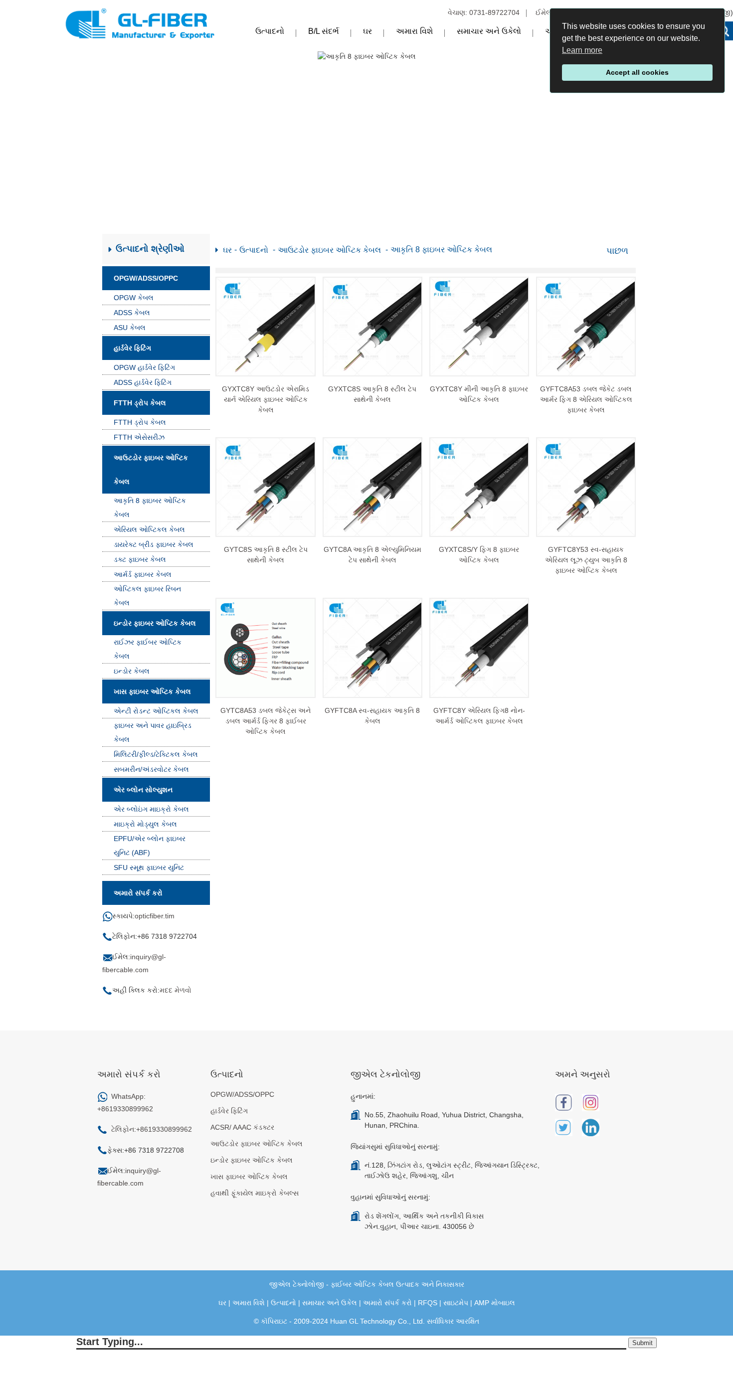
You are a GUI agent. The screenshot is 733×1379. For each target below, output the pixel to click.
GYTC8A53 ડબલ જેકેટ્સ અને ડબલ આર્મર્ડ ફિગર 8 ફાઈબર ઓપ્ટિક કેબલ (265, 720)
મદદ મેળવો (175, 990)
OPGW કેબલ (134, 298)
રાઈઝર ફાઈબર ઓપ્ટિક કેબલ (148, 649)
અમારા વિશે (414, 31)
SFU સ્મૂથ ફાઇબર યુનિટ (149, 867)
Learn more (582, 50)
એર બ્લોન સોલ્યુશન (143, 790)
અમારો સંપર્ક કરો (387, 1303)
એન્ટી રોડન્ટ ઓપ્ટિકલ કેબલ (156, 711)
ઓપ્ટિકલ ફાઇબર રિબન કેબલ (147, 596)
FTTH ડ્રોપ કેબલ (140, 403)
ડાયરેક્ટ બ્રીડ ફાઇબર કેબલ (153, 544)
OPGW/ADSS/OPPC (146, 278)
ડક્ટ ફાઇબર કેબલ (140, 559)
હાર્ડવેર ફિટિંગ (132, 348)
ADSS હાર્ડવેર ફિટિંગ (143, 382)
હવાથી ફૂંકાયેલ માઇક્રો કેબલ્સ (254, 1193)
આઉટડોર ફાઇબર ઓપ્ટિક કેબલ (151, 470)
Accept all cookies (637, 72)
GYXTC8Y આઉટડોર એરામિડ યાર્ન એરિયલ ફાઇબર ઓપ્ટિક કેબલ (265, 399)
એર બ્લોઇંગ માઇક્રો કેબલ (151, 809)
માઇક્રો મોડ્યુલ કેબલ (145, 824)
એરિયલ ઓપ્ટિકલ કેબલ (149, 529)
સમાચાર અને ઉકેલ (329, 1303)
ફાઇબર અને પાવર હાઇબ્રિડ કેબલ (152, 732)
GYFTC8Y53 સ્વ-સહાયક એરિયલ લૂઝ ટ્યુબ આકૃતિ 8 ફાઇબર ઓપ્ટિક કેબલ (586, 559)
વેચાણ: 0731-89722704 (484, 12)
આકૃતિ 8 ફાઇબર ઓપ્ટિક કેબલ (150, 507)
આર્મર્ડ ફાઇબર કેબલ (143, 574)
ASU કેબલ (130, 328)
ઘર (367, 31)
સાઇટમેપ (455, 1303)
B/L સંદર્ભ (323, 31)
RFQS (427, 1303)
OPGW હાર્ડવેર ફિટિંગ (144, 367)
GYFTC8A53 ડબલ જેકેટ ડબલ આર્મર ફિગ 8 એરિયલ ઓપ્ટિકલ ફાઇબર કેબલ (586, 399)
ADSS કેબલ (132, 313)
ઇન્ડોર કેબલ (132, 671)
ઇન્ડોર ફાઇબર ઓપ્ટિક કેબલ (155, 623)
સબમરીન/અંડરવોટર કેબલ (151, 769)
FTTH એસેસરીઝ (139, 437)
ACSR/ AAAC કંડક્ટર (242, 1127)
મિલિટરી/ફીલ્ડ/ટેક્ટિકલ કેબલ (156, 754)
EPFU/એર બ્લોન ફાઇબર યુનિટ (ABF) (149, 846)
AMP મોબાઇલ (494, 1303)
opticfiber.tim (155, 916)
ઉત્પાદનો (269, 31)
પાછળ (617, 251)
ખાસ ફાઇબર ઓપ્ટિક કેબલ (152, 691)
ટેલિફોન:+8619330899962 (151, 1129)
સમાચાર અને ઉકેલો (489, 31)
